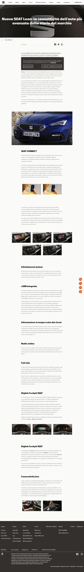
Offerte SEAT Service (27, 535)
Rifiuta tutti (46, 66)
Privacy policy (80, 566)
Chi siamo (3, 530)
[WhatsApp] (80, 291)
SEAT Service (38, 530)
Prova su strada (14, 549)
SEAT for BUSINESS (63, 530)
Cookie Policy (73, 566)
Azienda (10, 2)
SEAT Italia (3, 549)
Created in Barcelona (6, 538)
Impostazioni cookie (28, 66)
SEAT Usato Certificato (41, 2)
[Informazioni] (80, 287)
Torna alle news (8, 39)
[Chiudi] (62, 58)
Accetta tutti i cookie (56, 66)
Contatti (58, 2)
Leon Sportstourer (17, 538)
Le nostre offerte (26, 533)
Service (30, 2)
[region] (42, 63)
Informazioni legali (55, 566)
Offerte (24, 2)
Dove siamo (3, 533)
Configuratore (67, 2)
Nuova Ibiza (15, 530)
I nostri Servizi (38, 533)
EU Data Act (34, 549)
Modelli (17, 2)
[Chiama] (80, 283)
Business (51, 2)
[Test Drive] (80, 279)
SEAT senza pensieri (27, 541)
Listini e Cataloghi (17, 541)
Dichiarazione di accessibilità (47, 549)
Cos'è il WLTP (4, 535)
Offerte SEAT (26, 530)
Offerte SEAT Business (28, 538)
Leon (14, 535)
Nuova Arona (15, 533)
